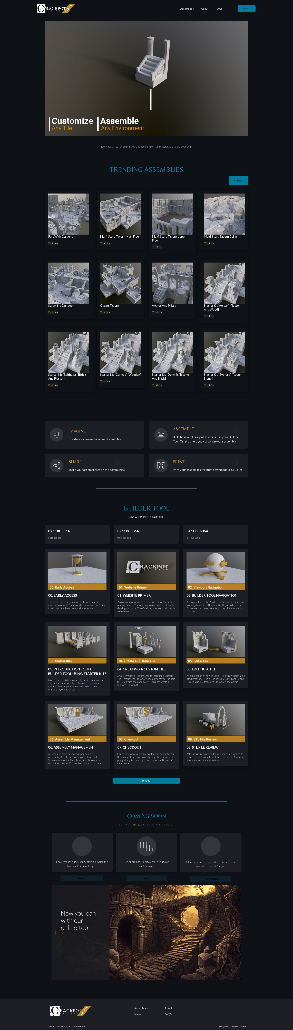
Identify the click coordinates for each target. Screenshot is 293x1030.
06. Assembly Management (71, 747)
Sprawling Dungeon (61, 305)
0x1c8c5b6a (59, 531)
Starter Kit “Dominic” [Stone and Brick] (170, 376)
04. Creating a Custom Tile (141, 669)
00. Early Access (62, 595)
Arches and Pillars (164, 305)
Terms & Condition (239, 1026)
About (205, 8)
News (137, 1014)
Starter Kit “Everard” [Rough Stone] (222, 376)
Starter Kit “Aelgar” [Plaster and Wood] (222, 307)
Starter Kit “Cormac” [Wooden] (120, 374)
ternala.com (80, 1027)
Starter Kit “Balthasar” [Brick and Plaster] (67, 376)
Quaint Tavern (109, 305)
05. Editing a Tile (201, 669)
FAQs (219, 8)
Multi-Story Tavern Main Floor (120, 236)
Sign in (246, 8)
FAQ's (168, 1014)
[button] (146, 781)
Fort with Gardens (60, 236)
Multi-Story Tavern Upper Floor (169, 238)
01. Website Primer (134, 595)
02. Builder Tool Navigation (212, 595)
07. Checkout (129, 747)
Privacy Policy (224, 1026)
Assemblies (187, 8)
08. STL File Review (203, 747)
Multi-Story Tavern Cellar (220, 236)
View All (238, 180)
